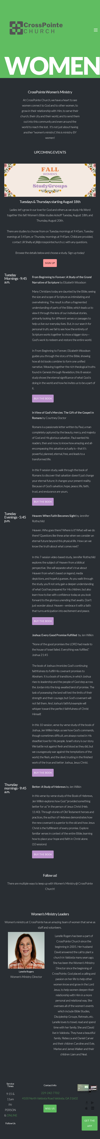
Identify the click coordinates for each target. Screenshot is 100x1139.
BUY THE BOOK (43, 398)
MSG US (50, 1108)
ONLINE (12, 1115)
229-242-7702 (50, 1093)
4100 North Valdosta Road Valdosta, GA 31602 (50, 1098)
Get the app (89, 1123)
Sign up (50, 263)
